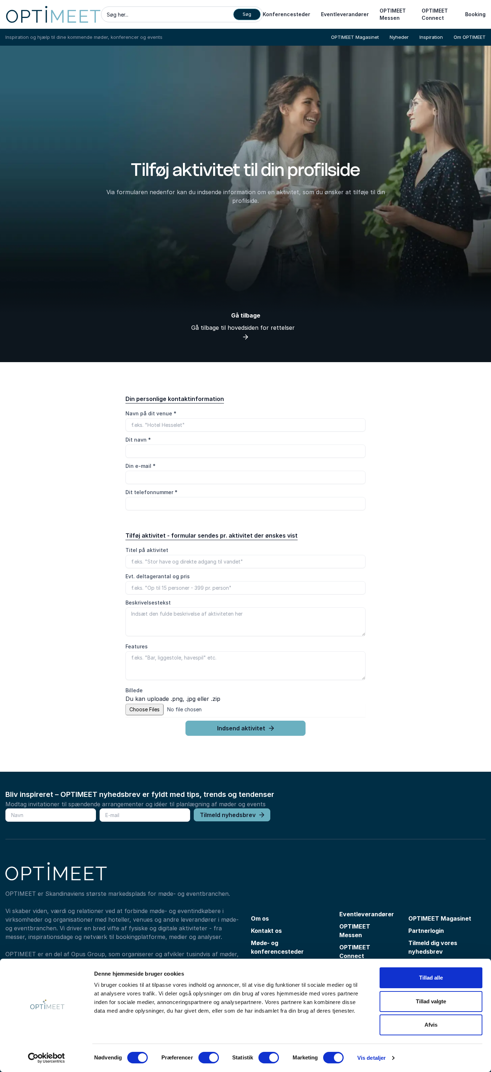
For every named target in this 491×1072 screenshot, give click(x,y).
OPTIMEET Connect (435, 14)
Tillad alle (431, 978)
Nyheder (399, 37)
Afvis (431, 1025)
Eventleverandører (345, 14)
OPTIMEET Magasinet (355, 37)
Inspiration (431, 37)
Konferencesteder (286, 14)
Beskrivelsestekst (148, 602)
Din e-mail (140, 466)
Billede (134, 690)
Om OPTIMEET (470, 37)
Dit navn (138, 440)
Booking (475, 14)
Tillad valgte (431, 1001)
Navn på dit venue (150, 413)
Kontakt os (266, 930)
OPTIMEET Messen (393, 14)
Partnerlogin (426, 930)
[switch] (208, 1057)
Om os (260, 918)
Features (136, 646)
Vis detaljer (371, 1058)
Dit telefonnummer (151, 492)
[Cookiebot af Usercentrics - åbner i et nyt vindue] (46, 1058)
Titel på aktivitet (146, 550)
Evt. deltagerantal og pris (157, 576)
